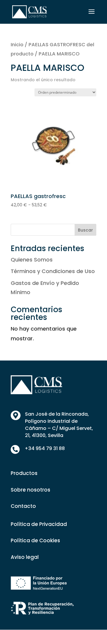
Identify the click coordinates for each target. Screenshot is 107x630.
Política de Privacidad (39, 524)
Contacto (23, 506)
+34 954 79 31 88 (45, 448)
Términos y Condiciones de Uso (53, 271)
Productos (24, 473)
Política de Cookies (35, 540)
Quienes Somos (32, 259)
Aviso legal (25, 557)
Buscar (85, 230)
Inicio (17, 44)
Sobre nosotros (30, 489)
